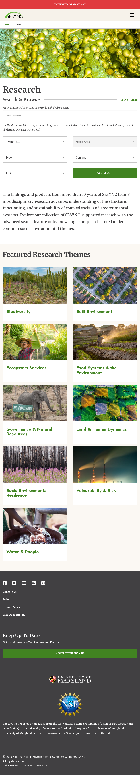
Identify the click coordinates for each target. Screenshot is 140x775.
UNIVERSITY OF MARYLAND (70, 4)
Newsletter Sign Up (70, 653)
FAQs (6, 599)
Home (6, 24)
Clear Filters (128, 100)
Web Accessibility (14, 615)
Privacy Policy (11, 607)
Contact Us (10, 592)
